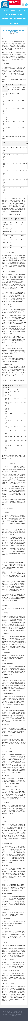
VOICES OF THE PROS (20, 19)
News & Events (7, 19)
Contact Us (14, 23)
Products (22, 10)
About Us (14, 10)
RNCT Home (5, 10)
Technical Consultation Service (14, 14)
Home (3, 1011)
